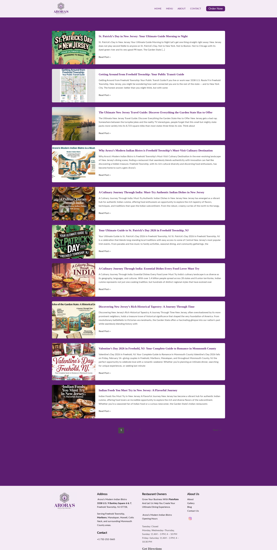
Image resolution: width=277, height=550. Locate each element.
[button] (215, 8)
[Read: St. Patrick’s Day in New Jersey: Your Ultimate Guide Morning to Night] (73, 47)
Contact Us (193, 511)
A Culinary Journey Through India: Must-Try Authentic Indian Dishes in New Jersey (151, 192)
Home (157, 8)
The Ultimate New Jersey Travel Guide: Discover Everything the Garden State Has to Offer (156, 112)
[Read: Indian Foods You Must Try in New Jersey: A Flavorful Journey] (73, 401)
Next (217, 430)
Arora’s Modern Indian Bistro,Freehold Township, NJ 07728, (114, 503)
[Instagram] (190, 518)
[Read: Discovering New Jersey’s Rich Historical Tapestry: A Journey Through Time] (73, 320)
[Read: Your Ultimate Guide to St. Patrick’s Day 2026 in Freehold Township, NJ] (73, 242)
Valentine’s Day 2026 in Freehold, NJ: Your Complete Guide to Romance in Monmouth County (157, 348)
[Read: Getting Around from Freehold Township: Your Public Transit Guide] (73, 85)
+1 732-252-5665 (106, 539)
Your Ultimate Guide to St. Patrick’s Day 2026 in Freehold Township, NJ (144, 230)
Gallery (190, 503)
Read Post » (105, 57)
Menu (169, 8)
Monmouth (126, 521)
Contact (195, 8)
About (182, 8)
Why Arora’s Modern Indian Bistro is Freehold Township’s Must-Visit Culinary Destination (156, 150)
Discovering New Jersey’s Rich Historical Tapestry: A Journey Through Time (146, 306)
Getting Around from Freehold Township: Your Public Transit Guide (141, 74)
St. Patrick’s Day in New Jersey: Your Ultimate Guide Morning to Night (143, 36)
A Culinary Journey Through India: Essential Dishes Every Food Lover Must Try (149, 268)
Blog (189, 507)
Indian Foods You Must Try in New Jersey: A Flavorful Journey (138, 390)
